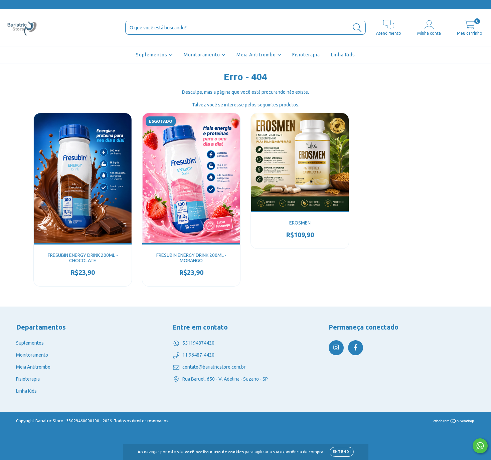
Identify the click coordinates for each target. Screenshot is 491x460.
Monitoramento (202, 54)
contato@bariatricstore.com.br (214, 367)
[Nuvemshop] (454, 421)
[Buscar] (357, 28)
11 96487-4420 (198, 355)
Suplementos (152, 54)
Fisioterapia (306, 54)
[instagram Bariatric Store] (10, 4)
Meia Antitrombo (256, 54)
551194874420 (198, 343)
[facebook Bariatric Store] (19, 4)
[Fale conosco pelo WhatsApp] (480, 445)
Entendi (342, 452)
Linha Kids (343, 54)
